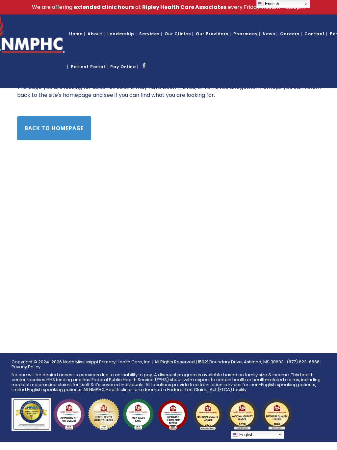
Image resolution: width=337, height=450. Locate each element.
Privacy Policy (26, 367)
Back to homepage (54, 128)
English (245, 434)
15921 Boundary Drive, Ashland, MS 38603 (241, 362)
